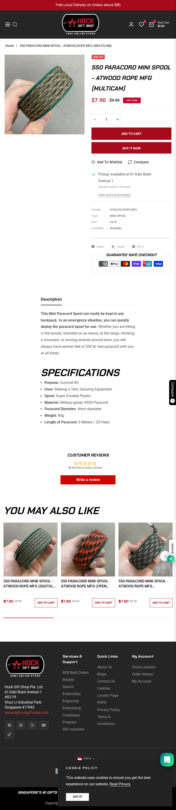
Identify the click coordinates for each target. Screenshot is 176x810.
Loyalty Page (107, 695)
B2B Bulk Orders (76, 672)
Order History (142, 674)
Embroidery (72, 694)
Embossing (72, 708)
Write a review (88, 480)
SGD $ (87, 758)
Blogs (101, 674)
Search (68, 687)
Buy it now (131, 148)
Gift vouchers (73, 729)
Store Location (144, 667)
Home (9, 46)
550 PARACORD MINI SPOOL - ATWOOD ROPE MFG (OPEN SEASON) (85, 584)
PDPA (101, 702)
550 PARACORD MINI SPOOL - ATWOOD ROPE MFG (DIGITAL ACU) (28, 584)
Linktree (103, 688)
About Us (104, 667)
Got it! (77, 796)
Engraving (71, 701)
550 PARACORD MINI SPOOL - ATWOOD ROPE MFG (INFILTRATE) (143, 584)
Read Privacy (120, 784)
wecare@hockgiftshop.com (27, 712)
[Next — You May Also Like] (165, 556)
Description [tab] (51, 299)
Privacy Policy (108, 710)
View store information (114, 195)
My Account (141, 681)
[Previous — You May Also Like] (11, 556)
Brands (68, 679)
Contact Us (106, 681)
